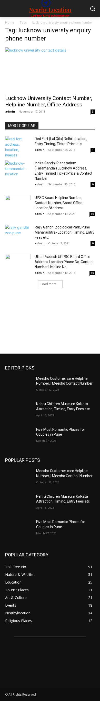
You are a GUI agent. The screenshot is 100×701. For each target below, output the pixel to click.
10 (92, 214)
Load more (49, 284)
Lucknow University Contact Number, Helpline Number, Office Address (48, 101)
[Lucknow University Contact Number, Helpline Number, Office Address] (50, 69)
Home (9, 22)
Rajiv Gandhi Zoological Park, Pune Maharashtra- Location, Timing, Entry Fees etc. (64, 232)
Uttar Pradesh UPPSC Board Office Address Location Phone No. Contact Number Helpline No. (64, 262)
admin (10, 111)
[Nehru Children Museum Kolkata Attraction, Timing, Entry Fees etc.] (18, 411)
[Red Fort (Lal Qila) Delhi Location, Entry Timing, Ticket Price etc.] (18, 147)
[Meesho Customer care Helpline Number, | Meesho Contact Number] (18, 385)
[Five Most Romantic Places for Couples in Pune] (18, 436)
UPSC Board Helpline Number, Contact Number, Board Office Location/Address (59, 203)
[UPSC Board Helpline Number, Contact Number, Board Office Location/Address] (18, 204)
